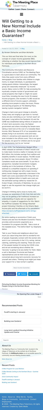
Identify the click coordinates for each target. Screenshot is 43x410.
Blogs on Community (10, 399)
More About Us (7, 359)
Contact (33, 399)
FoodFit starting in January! (11, 379)
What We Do (21, 397)
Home (4, 397)
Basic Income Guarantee (22, 268)
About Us (11, 397)
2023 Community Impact (10, 376)
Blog (23, 48)
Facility (30, 397)
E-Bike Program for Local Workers (13, 368)
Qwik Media (23, 406)
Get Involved (24, 399)
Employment (7, 402)
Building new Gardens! (9, 382)
